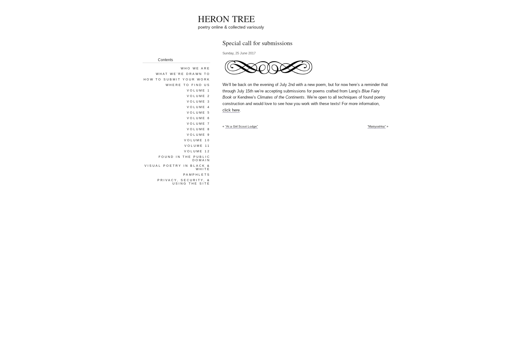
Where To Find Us (188, 85)
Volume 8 (198, 129)
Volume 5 (198, 112)
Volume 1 (198, 90)
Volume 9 (198, 134)
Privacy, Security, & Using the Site (183, 181)
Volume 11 (197, 145)
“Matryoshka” (377, 126)
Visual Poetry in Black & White (177, 167)
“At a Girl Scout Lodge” (241, 126)
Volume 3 (198, 101)
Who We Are (195, 68)
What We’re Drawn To (183, 74)
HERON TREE (226, 18)
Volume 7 (198, 123)
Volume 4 (198, 107)
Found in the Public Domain (184, 158)
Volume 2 (198, 96)
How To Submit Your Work (177, 79)
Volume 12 (197, 151)
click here (231, 110)
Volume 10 (197, 140)
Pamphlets (196, 174)
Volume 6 (198, 118)
